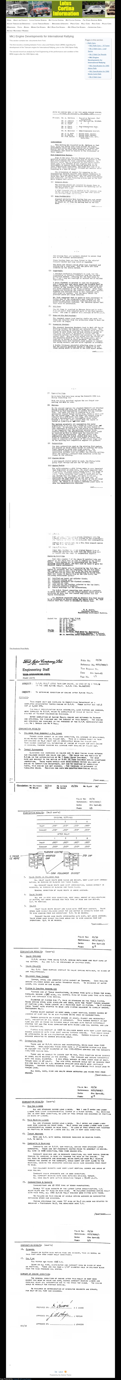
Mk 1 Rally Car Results (97, 54)
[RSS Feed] (65, 1372)
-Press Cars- (75, 24)
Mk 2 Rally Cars (95, 77)
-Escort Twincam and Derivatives (18, 24)
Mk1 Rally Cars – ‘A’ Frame (99, 46)
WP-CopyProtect (25, 1379)
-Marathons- (11, 27)
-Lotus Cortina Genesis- (38, 20)
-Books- (26, 27)
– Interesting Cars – (94, 27)
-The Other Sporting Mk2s (92, 20)
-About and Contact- (20, 20)
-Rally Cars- (85, 24)
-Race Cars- (95, 24)
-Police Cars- (107, 24)
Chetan (15, 1379)
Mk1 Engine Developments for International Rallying (96, 60)
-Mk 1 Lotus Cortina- (56, 20)
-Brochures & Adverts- (60, 24)
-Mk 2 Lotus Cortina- (73, 20)
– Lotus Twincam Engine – (41, 24)
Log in (61, 1372)
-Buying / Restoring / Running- (18, 31)
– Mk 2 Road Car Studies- (76, 27)
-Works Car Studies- (38, 27)
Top (56, 1372)
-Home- (9, 20)
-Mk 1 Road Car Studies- (56, 27)
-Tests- (19, 27)
